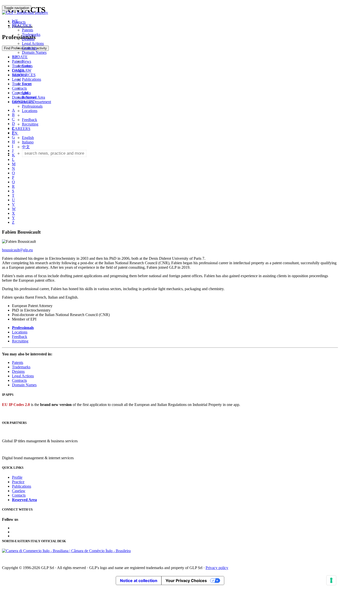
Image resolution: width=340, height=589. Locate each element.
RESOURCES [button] (24, 75)
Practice (18, 482)
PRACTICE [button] (22, 25)
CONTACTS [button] (22, 102)
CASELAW (21, 70)
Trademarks (31, 34)
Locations (29, 111)
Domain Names (34, 52)
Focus (26, 84)
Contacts (19, 495)
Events (27, 66)
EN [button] (15, 133)
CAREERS (21, 129)
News (26, 61)
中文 (26, 147)
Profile (17, 477)
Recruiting (30, 124)
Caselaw (18, 491)
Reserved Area (33, 97)
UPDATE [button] (20, 57)
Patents (27, 30)
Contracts (29, 48)
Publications (31, 79)
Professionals (32, 106)
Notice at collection (138, 580)
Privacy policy (217, 568)
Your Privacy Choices (186, 580)
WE (15, 21)
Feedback (29, 120)
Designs (28, 39)
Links (26, 93)
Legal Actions (33, 43)
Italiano (28, 142)
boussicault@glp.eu (17, 250)
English (28, 137)
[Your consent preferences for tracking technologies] (331, 580)
